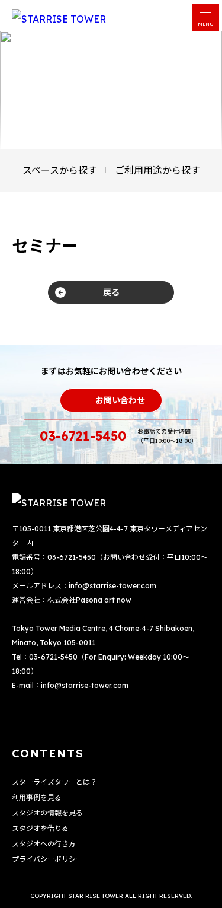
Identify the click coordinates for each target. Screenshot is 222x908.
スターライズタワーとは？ (54, 782)
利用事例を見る (37, 797)
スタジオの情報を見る (47, 812)
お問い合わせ (120, 400)
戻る (111, 292)
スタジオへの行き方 (44, 843)
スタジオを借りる (40, 828)
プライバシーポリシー (47, 859)
